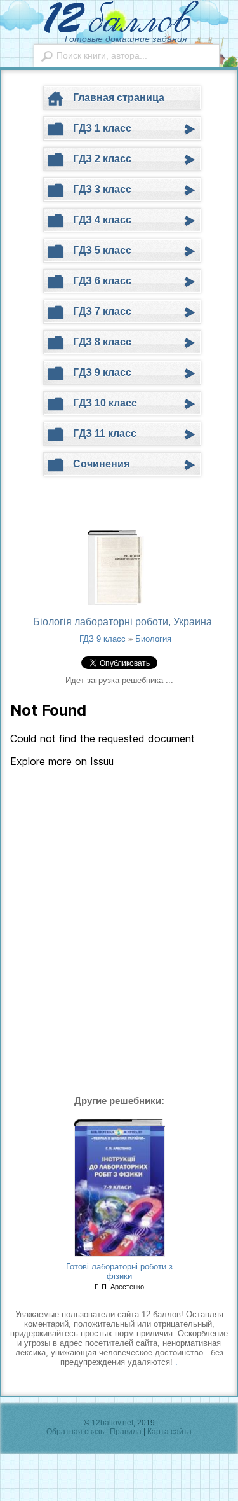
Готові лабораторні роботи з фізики (119, 1271)
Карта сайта (169, 1431)
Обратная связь (75, 1431)
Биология (153, 639)
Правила (126, 1431)
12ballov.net (112, 1422)
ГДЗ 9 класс (102, 639)
